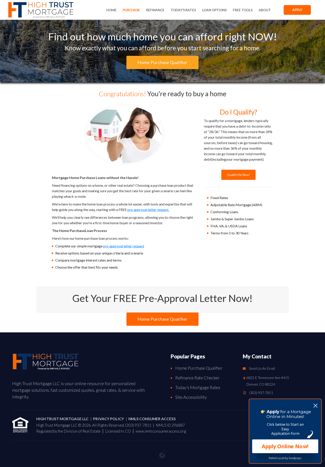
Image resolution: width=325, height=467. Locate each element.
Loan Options (214, 10)
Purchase (131, 10)
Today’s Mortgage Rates (197, 387)
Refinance (155, 10)
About (265, 10)
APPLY (297, 10)
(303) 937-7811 (261, 392)
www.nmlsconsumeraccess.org (161, 431)
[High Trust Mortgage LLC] (45, 360)
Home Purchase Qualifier (198, 368)
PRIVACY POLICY (108, 418)
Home (111, 10)
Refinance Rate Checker (197, 377)
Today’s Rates (183, 10)
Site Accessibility (191, 397)
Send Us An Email (262, 368)
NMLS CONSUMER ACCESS (152, 418)
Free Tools (242, 10)
